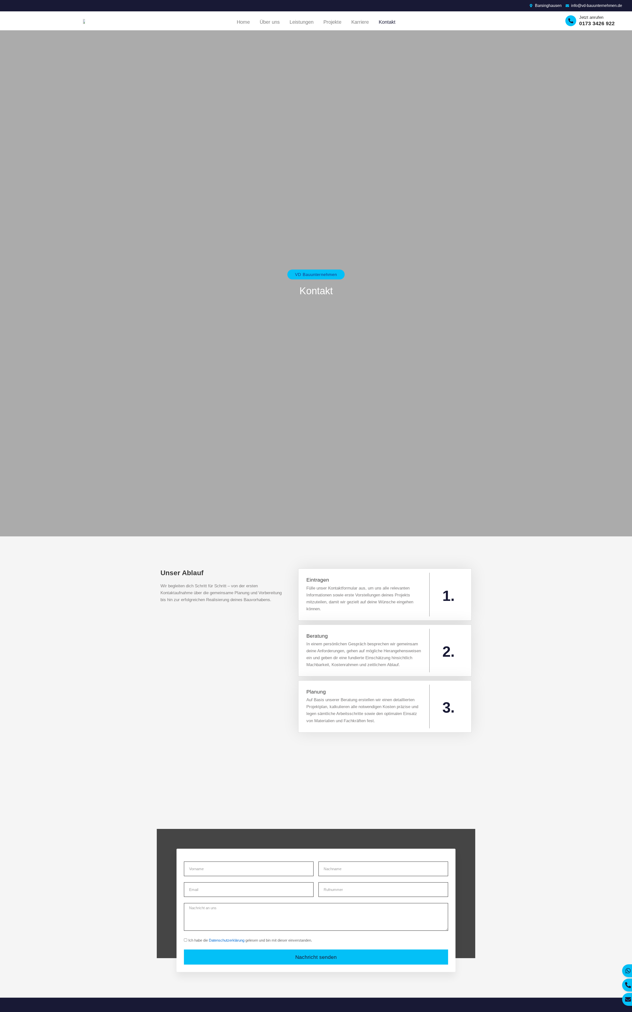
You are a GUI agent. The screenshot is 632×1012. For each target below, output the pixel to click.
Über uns (270, 22)
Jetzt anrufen (591, 17)
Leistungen (302, 22)
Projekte (332, 22)
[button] (315, 274)
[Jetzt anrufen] (570, 20)
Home (243, 22)
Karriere (360, 22)
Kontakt (387, 22)
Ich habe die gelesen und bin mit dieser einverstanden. (250, 940)
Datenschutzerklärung (226, 940)
